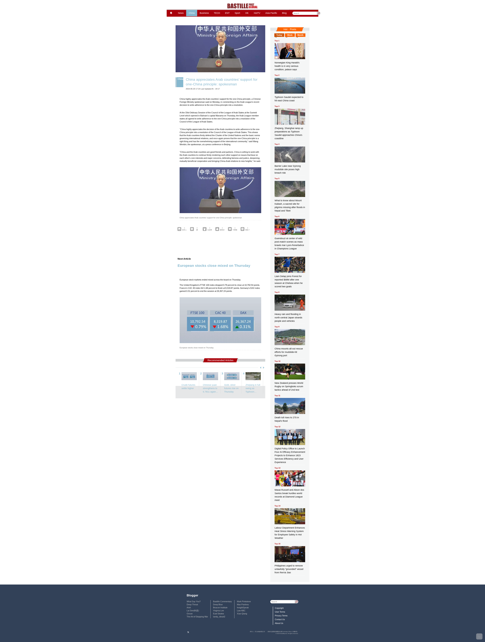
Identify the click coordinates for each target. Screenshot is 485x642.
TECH (217, 13)
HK (247, 13)
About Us (279, 623)
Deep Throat (192, 604)
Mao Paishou (243, 604)
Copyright (279, 608)
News (181, 13)
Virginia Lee (218, 611)
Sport (237, 13)
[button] (260, 368)
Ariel (189, 608)
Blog (284, 13)
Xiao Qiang (242, 614)
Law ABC (241, 611)
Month (300, 35)
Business (204, 13)
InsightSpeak (243, 608)
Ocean (190, 614)
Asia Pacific (271, 13)
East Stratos (218, 614)
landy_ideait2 (219, 617)
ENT (227, 13)
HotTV (257, 13)
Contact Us (280, 619)
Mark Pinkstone (244, 601)
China (192, 13)
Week (290, 35)
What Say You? (194, 601)
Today (279, 35)
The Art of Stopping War (197, 617)
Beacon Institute (220, 608)
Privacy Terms (281, 616)
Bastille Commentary (222, 601)
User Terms (280, 612)
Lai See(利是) (193, 611)
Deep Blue (218, 604)
